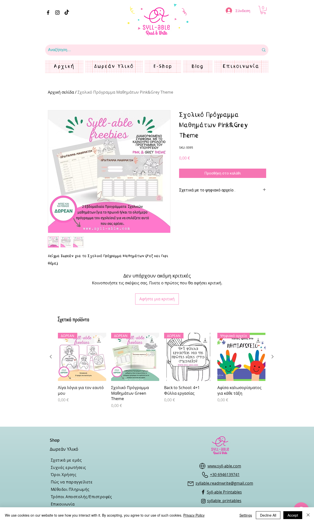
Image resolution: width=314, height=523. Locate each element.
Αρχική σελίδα (61, 92)
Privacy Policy (194, 515)
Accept (293, 515)
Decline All (268, 515)
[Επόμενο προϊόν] (272, 357)
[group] (161, 373)
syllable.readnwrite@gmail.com (224, 483)
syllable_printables (224, 500)
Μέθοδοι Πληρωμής (70, 489)
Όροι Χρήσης (63, 474)
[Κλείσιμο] (308, 515)
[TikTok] (67, 12)
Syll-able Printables (224, 492)
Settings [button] (245, 515)
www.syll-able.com (224, 466)
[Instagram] (57, 12)
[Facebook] (48, 12)
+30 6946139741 (225, 474)
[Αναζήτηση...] (263, 50)
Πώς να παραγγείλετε (71, 482)
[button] (263, 10)
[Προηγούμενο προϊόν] (51, 357)
